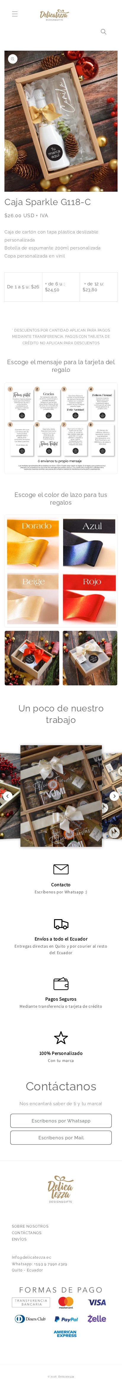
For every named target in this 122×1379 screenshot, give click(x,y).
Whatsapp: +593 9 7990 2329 (39, 1264)
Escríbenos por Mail (61, 1137)
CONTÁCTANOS (26, 1233)
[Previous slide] (7, 796)
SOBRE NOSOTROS (30, 1226)
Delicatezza (66, 1376)
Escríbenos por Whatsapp (61, 1121)
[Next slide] (114, 796)
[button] (14, 13)
